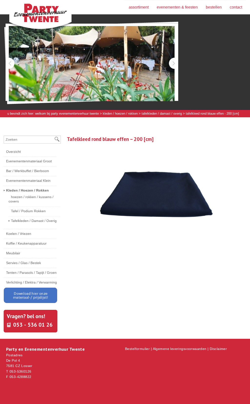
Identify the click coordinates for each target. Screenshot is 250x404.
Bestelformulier (137, 349)
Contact (236, 7)
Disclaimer (218, 349)
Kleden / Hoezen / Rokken (120, 113)
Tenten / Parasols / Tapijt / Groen (31, 273)
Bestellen (214, 7)
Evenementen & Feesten (177, 7)
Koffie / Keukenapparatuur (26, 243)
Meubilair (13, 253)
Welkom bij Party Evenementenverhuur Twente (67, 113)
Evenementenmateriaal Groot (29, 161)
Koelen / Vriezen (18, 234)
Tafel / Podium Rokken (28, 211)
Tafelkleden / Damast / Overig (162, 113)
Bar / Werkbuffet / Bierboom (27, 171)
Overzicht (13, 152)
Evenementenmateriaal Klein (28, 181)
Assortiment (139, 7)
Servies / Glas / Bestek (23, 263)
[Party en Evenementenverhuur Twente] (33, 14)
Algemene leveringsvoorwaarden (180, 349)
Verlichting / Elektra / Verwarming (31, 282)
